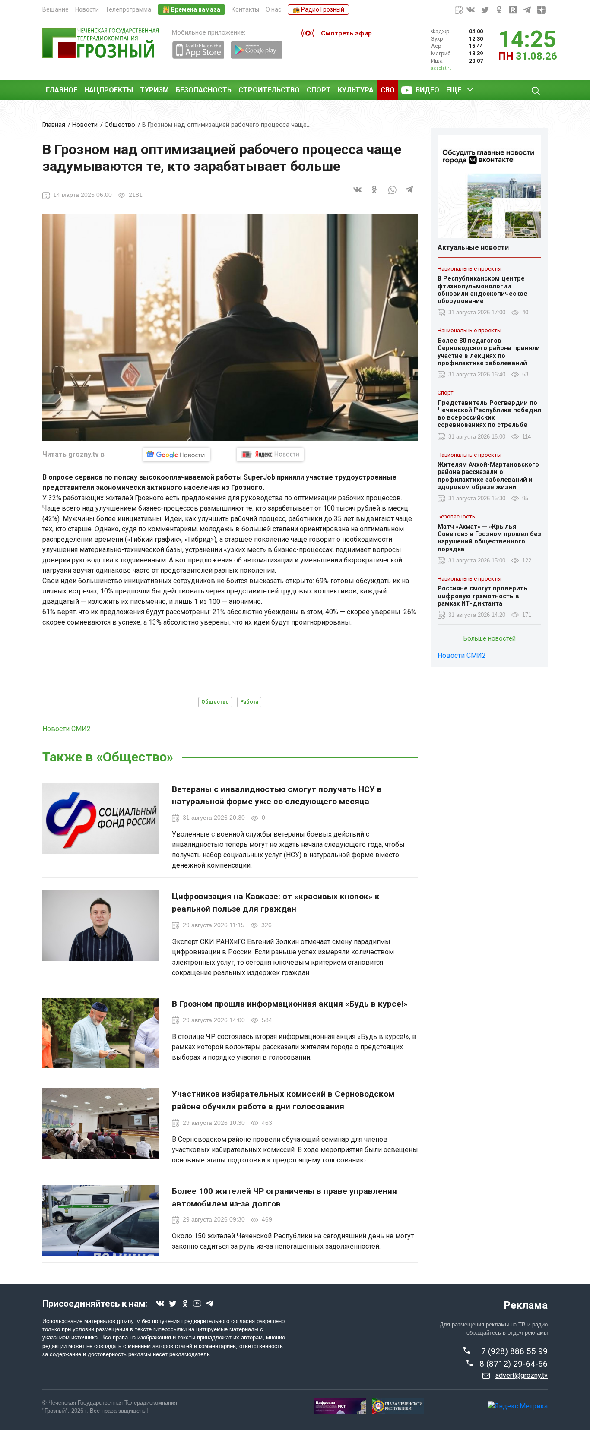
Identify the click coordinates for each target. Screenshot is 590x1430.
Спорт (319, 90)
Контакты (245, 9)
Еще (453, 90)
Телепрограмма (128, 9)
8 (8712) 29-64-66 (513, 1364)
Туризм (154, 90)
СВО (388, 90)
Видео (427, 90)
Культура (356, 90)
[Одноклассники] (374, 194)
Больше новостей (489, 639)
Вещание (55, 9)
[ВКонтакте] (357, 194)
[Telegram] (409, 194)
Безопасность (204, 90)
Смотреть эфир (346, 33)
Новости (87, 9)
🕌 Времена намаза (191, 9)
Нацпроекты (108, 90)
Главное (61, 90)
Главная (53, 125)
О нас (273, 9)
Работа (249, 702)
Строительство (269, 90)
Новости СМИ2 (66, 729)
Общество (120, 125)
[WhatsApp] (392, 194)
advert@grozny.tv (521, 1375)
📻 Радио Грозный (318, 9)
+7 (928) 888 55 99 (512, 1351)
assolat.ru (441, 68)
